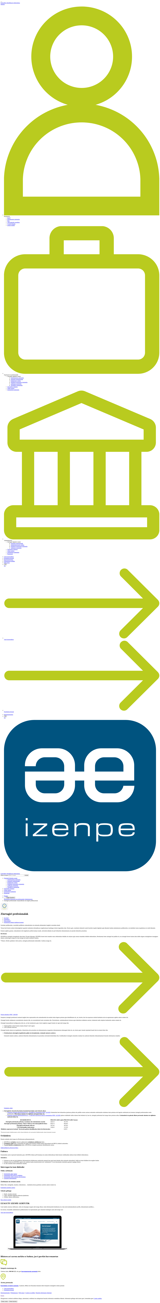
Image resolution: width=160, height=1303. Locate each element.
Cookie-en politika (30, 1293)
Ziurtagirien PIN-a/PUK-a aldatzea (13, 1175)
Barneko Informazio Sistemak (44, 1293)
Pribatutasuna (14, 1293)
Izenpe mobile (11, 225)
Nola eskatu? (7, 921)
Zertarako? (7, 919)
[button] (10, 878)
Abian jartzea (10, 388)
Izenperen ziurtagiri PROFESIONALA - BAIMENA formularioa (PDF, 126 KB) (28, 1112)
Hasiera (3, 4)
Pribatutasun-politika (9, 561)
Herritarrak (7, 899)
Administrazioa (28, 899)
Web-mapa (7, 562)
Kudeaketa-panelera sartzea (8, 1187)
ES (5, 566)
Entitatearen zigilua (16, 381)
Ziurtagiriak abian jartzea (10, 1174)
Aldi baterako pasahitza (13, 222)
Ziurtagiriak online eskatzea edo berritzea (15, 1177)
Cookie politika (98, 1298)
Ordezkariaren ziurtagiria (17, 378)
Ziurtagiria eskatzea (12, 387)
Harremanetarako (8, 559)
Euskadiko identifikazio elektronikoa (10, 3)
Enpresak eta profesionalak (17, 899)
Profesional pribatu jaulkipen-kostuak (14, 922)
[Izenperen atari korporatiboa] (80, 871)
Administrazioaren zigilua (17, 545)
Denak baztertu (13, 1301)
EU (5, 564)
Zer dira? (6, 918)
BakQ (8, 218)
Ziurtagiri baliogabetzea (10, 1178)
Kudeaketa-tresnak (9, 558)
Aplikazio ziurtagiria (16, 384)
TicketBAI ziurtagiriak (16, 385)
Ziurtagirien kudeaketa (13, 390)
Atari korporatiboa (9, 556)
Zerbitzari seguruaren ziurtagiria (19, 382)
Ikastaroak (10, 554)
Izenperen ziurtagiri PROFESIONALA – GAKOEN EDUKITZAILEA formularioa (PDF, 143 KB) (33, 1115)
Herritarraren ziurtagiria (13, 219)
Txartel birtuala (11, 224)
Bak (8, 221)
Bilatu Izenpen (4, 875)
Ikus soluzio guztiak (6, 1200)
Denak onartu (4, 1301)
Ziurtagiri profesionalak (17, 379)
